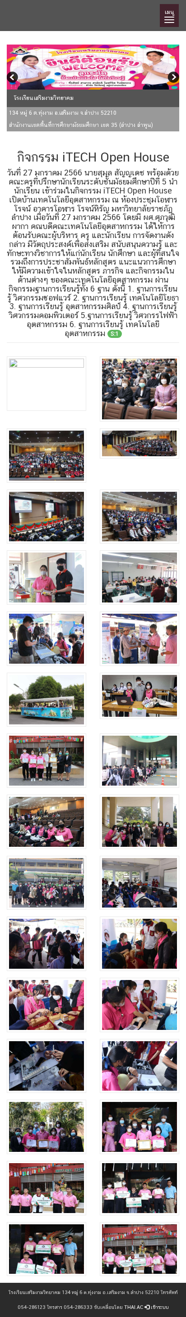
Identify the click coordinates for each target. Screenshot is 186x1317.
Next (172, 78)
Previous (13, 78)
